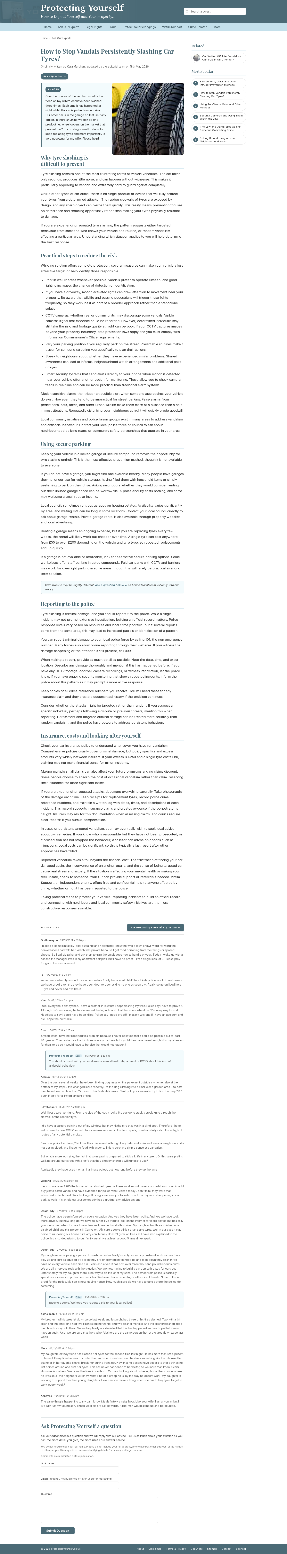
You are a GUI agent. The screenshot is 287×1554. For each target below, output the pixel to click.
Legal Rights (94, 27)
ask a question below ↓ (111, 585)
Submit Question (57, 1530)
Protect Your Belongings (139, 27)
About (140, 1548)
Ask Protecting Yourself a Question (154, 927)
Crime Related (197, 27)
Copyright (196, 1548)
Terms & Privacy (176, 1548)
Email (76, 1478)
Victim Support (172, 27)
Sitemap (212, 1548)
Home (48, 27)
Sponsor (241, 1548)
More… (218, 27)
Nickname (47, 1463)
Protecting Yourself (82, 8)
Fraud (113, 27)
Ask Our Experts (68, 27)
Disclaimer (155, 1548)
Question (46, 1493)
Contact (226, 1548)
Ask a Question (52, 76)
